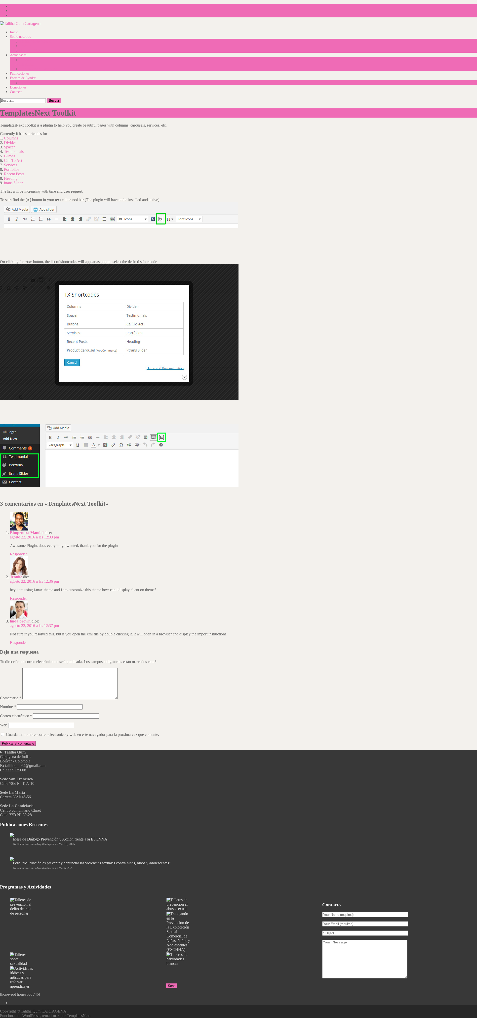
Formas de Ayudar (23, 78)
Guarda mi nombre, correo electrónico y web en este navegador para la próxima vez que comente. (82, 734)
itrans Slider (13, 183)
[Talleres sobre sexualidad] (88, 959)
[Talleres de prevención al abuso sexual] (244, 904)
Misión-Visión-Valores (35, 42)
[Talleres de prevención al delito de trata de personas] (88, 907)
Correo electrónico (16, 716)
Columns (11, 138)
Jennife (16, 577)
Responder (18, 554)
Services (10, 165)
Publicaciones (19, 73)
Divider (10, 142)
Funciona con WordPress (20, 1016)
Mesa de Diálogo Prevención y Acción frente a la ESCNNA (60, 839)
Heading (10, 178)
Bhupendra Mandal (26, 533)
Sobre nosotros (20, 37)
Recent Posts (14, 174)
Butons (9, 156)
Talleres (25, 60)
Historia (25, 46)
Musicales (27, 64)
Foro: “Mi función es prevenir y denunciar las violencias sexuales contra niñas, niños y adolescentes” (92, 863)
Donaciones (18, 87)
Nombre (8, 707)
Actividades (18, 55)
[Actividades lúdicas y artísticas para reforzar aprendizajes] (88, 977)
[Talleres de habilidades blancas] (244, 959)
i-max (56, 1016)
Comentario (10, 698)
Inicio (14, 32)
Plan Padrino (29, 83)
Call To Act (13, 160)
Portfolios (11, 169)
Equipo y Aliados (32, 50)
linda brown (20, 621)
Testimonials (14, 151)
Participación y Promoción (38, 69)
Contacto (16, 92)
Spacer (9, 147)
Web (3, 725)
